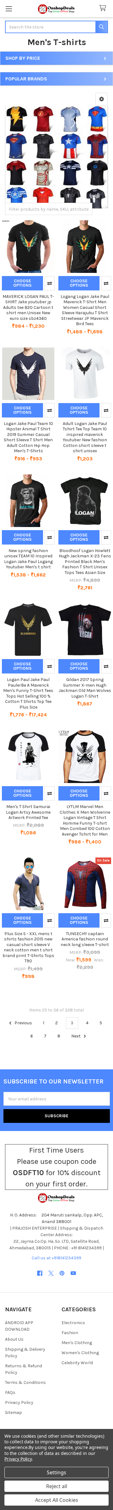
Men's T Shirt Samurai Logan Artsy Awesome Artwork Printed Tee (28, 812)
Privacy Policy (19, 1402)
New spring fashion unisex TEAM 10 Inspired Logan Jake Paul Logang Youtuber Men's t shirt (28, 559)
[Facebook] (40, 1273)
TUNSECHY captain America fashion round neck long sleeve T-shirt (85, 939)
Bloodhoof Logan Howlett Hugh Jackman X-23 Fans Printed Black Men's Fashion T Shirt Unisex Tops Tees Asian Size (85, 561)
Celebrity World (77, 1362)
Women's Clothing (80, 1352)
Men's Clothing (77, 1342)
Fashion (70, 1332)
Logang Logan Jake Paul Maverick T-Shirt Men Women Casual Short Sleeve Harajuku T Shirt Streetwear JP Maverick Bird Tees (85, 310)
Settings (56, 1472)
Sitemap (13, 1412)
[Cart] (104, 8)
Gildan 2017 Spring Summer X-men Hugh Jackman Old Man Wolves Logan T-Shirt (85, 688)
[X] (51, 1273)
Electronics (73, 1322)
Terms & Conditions (25, 1382)
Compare (50, 283)
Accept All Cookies (56, 1500)
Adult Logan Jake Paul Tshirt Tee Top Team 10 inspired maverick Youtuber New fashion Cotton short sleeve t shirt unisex (85, 437)
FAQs (10, 1392)
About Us (14, 1339)
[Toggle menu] (8, 8)
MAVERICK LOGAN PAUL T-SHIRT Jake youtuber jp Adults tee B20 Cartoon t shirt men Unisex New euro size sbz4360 (28, 307)
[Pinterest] (62, 1273)
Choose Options (22, 283)
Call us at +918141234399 (56, 1258)
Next (76, 1036)
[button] (101, 99)
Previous (22, 1023)
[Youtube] (73, 1273)
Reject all (56, 1486)
